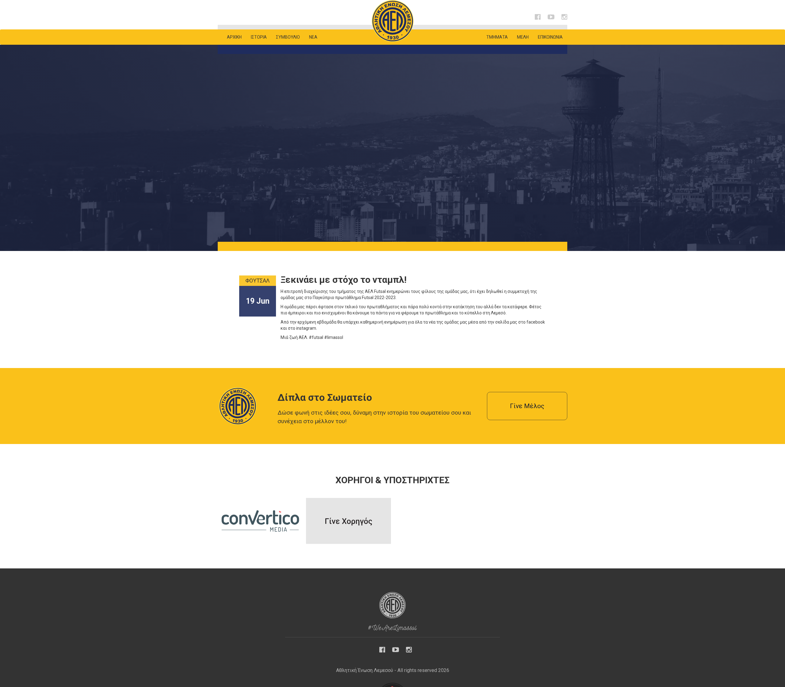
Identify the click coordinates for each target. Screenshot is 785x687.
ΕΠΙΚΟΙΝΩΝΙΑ (550, 37)
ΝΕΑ (313, 37)
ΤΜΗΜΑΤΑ (497, 37)
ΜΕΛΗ (523, 37)
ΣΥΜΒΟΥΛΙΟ (288, 37)
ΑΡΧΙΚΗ (234, 37)
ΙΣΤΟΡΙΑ (259, 37)
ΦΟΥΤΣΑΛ (257, 280)
